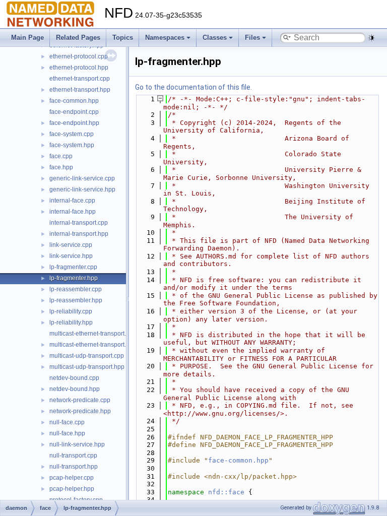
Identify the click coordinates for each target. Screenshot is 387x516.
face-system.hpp (71, 145)
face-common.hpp (74, 100)
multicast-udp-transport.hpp (86, 366)
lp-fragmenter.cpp (73, 267)
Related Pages (78, 37)
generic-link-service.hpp (82, 189)
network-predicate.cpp (79, 400)
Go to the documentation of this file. (193, 87)
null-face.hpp (67, 433)
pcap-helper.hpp (71, 488)
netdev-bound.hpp (74, 389)
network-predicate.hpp (80, 411)
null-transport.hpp (73, 466)
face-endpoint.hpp (74, 122)
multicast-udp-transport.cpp (86, 355)
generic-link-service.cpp (82, 178)
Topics (122, 37)
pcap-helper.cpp (71, 477)
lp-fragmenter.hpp (73, 278)
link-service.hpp (71, 256)
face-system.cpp (71, 134)
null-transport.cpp (73, 455)
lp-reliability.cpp (70, 311)
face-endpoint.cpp (74, 111)
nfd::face (226, 492)
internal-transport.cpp (78, 222)
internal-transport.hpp (78, 233)
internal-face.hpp (72, 211)
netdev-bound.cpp (74, 377)
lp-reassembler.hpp (75, 300)
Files (252, 37)
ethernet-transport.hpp (79, 89)
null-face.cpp (67, 422)
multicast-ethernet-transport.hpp (93, 344)
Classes (215, 37)
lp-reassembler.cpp (75, 289)
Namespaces (164, 37)
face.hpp (61, 167)
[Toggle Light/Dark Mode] (371, 37)
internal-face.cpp (72, 200)
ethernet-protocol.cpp (78, 56)
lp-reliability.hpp (71, 322)
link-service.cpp (70, 244)
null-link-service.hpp (77, 444)
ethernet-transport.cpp (79, 78)
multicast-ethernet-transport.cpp (92, 333)
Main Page (27, 37)
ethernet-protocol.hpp (78, 67)
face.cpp (61, 156)
